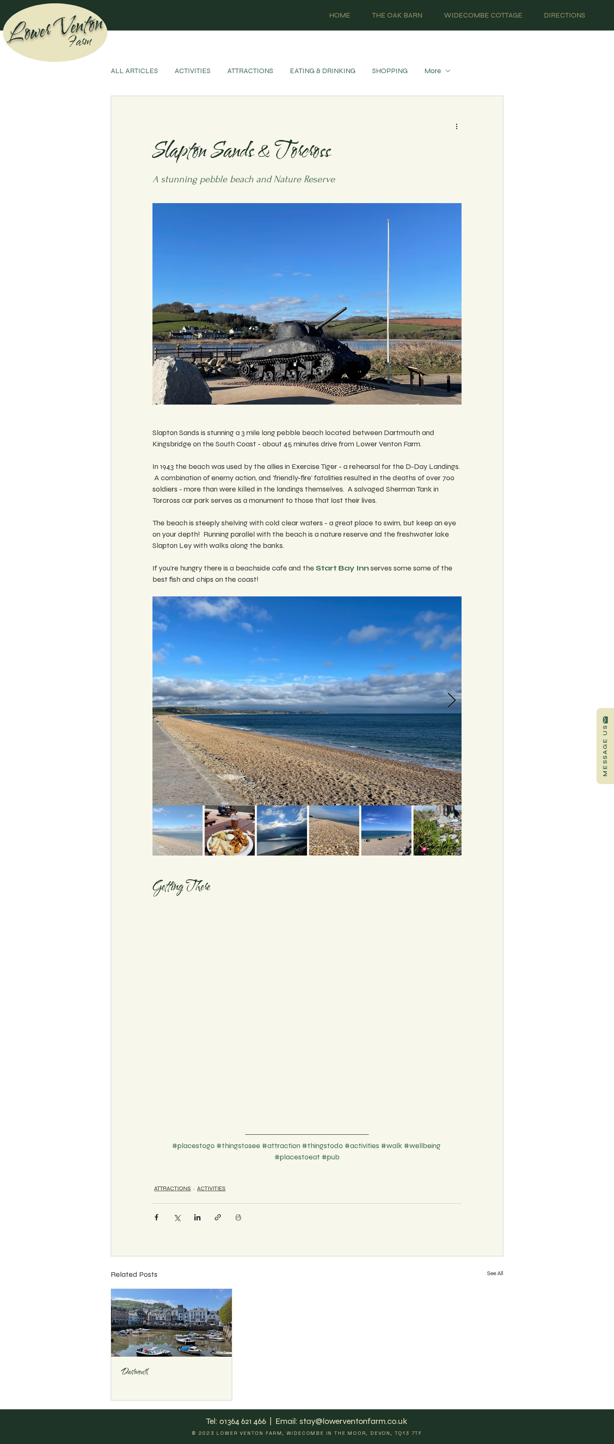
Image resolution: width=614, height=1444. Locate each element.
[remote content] (307, 1011)
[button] (605, 746)
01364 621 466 (243, 1421)
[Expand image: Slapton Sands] (307, 700)
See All (495, 1273)
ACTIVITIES (193, 70)
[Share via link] (218, 1217)
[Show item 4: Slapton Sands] (334, 830)
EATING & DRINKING (322, 70)
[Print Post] (238, 1217)
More (432, 70)
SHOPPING (390, 70)
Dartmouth (134, 1372)
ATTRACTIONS (250, 70)
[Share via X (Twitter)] (177, 1217)
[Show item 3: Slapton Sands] (282, 830)
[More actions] (457, 126)
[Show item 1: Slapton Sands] (177, 830)
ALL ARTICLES (134, 70)
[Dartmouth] (171, 1323)
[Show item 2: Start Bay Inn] (230, 830)
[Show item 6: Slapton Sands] (439, 830)
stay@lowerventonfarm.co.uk (353, 1421)
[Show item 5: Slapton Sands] (386, 830)
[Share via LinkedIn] (197, 1217)
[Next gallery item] (452, 701)
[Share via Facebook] (156, 1217)
